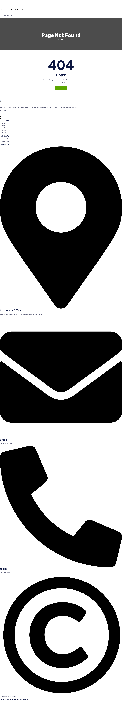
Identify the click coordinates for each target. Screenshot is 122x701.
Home (3, 10)
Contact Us (25, 10)
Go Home (61, 88)
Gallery (17, 10)
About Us (10, 10)
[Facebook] (61, 114)
